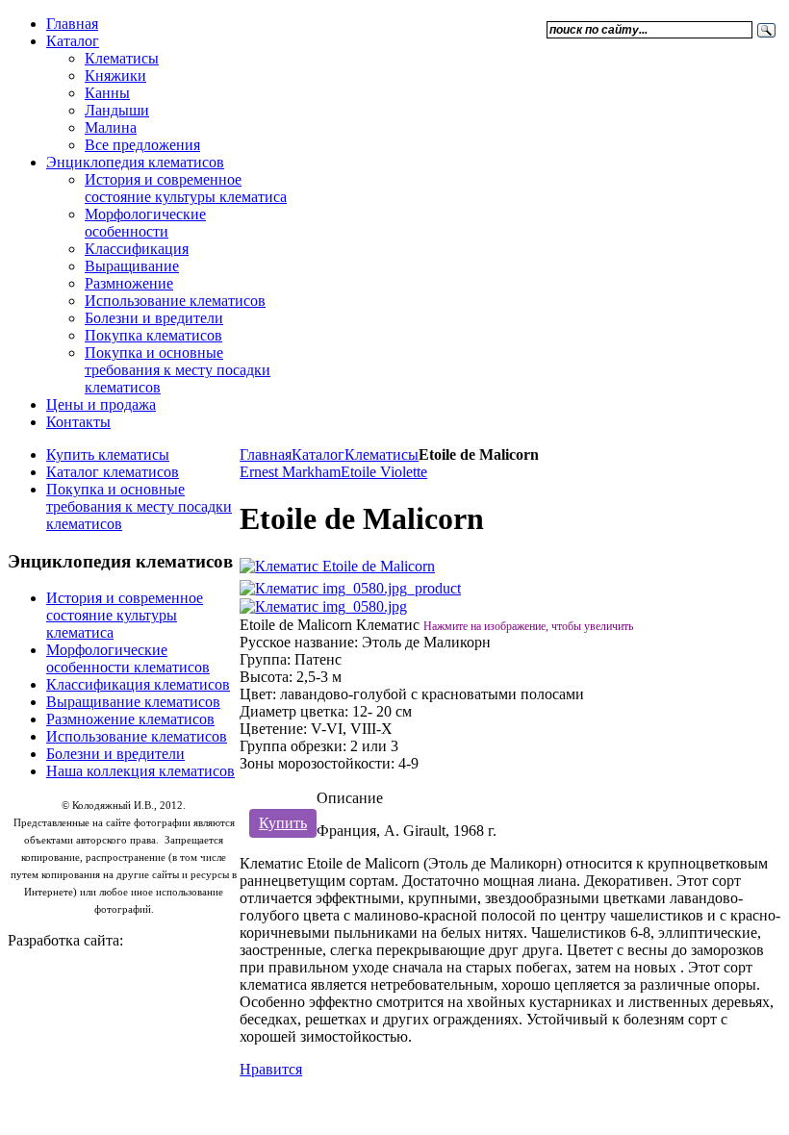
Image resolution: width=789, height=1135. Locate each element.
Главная (266, 454)
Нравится (271, 1069)
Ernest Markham (290, 472)
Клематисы (381, 454)
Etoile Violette (384, 472)
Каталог (318, 454)
